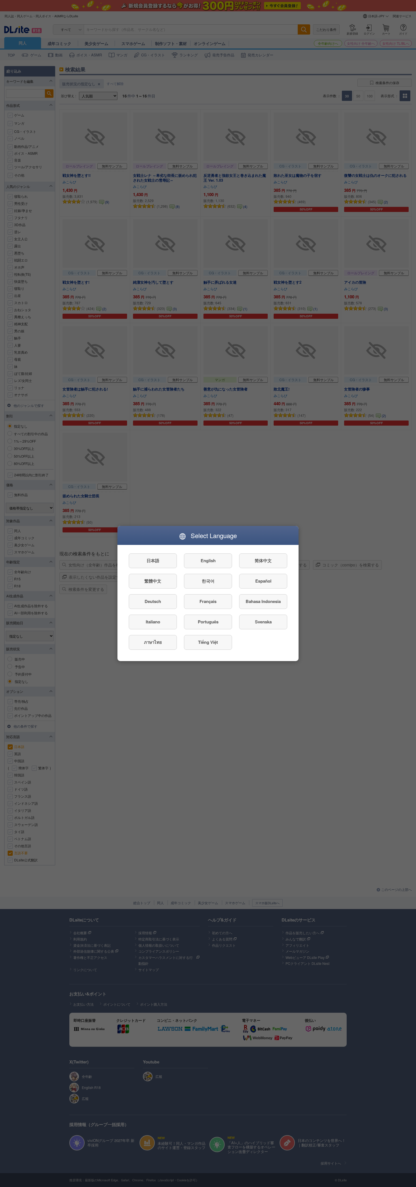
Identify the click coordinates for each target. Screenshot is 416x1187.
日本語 (153, 561)
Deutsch (153, 601)
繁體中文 (152, 581)
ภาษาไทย (153, 642)
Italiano (153, 622)
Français (208, 601)
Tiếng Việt (208, 642)
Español (263, 581)
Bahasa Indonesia (263, 601)
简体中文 (263, 561)
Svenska (263, 622)
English (208, 561)
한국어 (208, 581)
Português (208, 622)
